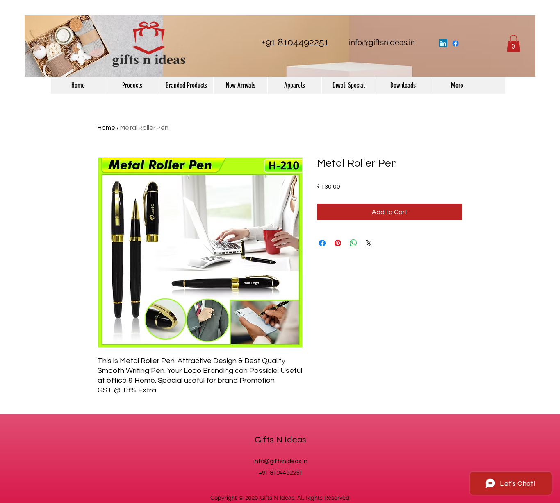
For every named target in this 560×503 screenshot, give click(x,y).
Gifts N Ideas (280, 439)
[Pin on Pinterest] (338, 243)
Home (106, 127)
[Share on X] (369, 243)
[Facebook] (455, 43)
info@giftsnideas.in (382, 42)
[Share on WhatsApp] (353, 243)
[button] (513, 43)
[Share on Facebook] (322, 243)
